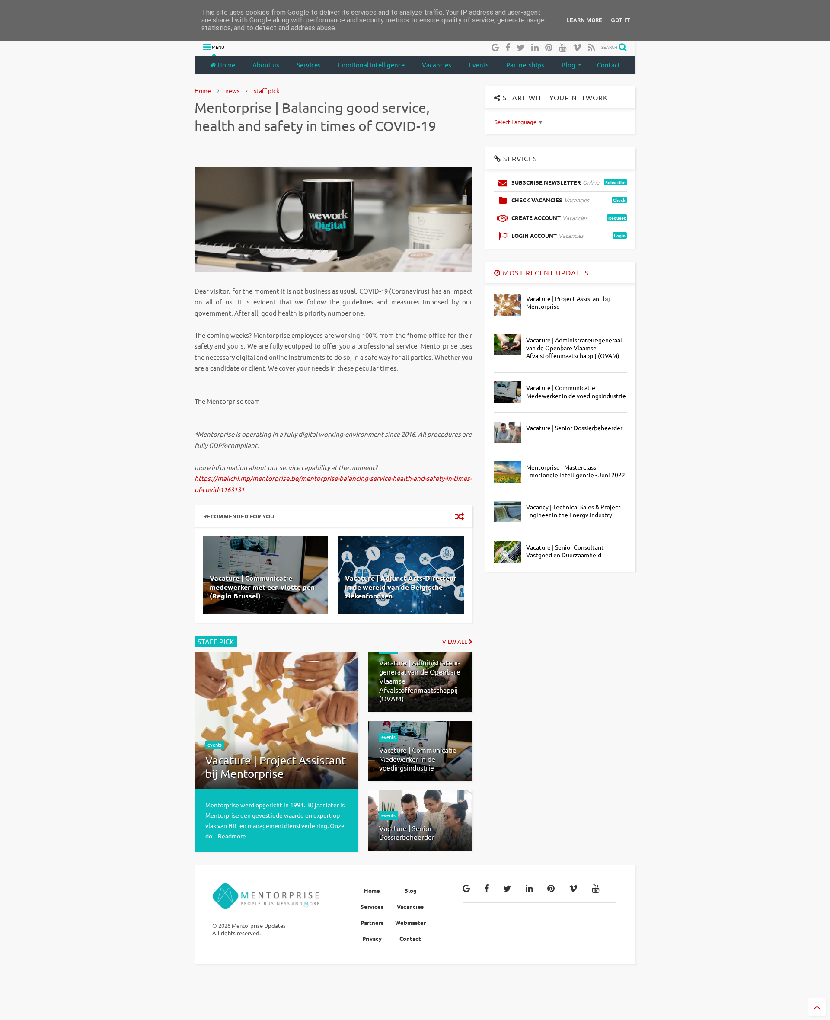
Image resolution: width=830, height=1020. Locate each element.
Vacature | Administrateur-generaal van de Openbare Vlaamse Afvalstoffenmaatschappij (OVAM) (574, 347)
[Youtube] (562, 46)
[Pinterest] (548, 46)
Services (309, 65)
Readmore (232, 836)
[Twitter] (521, 46)
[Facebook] (507, 46)
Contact (608, 65)
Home (225, 65)
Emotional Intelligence (371, 65)
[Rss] (591, 46)
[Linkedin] (535, 46)
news (232, 90)
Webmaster (410, 922)
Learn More (584, 20)
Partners (372, 922)
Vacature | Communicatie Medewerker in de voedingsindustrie (576, 391)
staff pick (266, 90)
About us (265, 65)
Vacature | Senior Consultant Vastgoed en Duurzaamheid (565, 551)
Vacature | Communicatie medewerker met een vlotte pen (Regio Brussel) (262, 587)
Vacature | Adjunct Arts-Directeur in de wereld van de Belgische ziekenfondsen (400, 587)
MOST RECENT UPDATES (545, 272)
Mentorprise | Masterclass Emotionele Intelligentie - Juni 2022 (575, 471)
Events (479, 65)
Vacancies (436, 65)
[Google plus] (495, 46)
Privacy (372, 938)
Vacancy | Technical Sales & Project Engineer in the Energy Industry (573, 510)
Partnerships (525, 65)
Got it (620, 20)
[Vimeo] (577, 46)
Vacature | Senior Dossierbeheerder (574, 428)
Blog (568, 65)
